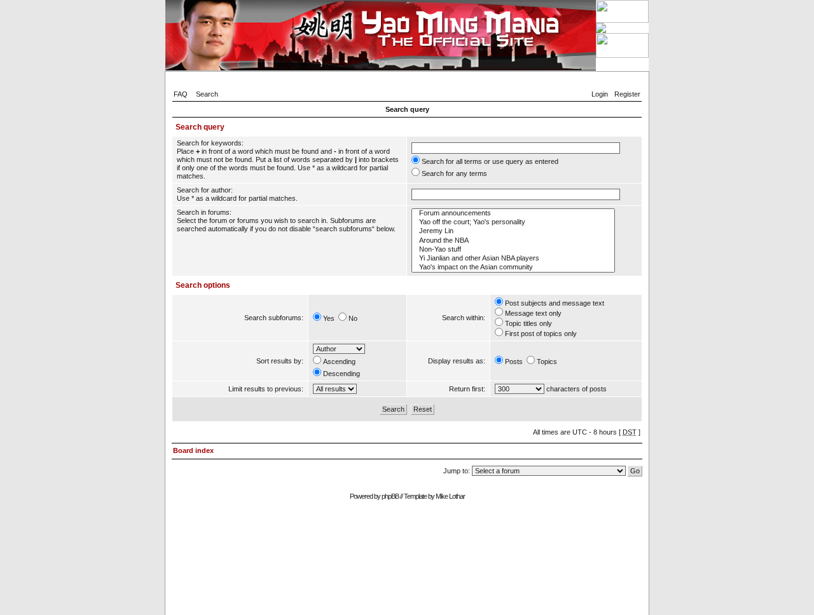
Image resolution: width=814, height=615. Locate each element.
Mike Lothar (450, 496)
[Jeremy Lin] (513, 231)
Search (207, 94)
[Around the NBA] (513, 240)
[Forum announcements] (513, 213)
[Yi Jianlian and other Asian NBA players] (513, 258)
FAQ (181, 94)
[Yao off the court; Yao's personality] (513, 222)
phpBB (390, 496)
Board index (193, 450)
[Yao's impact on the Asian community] (513, 267)
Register (627, 94)
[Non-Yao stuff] (513, 249)
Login (599, 94)
